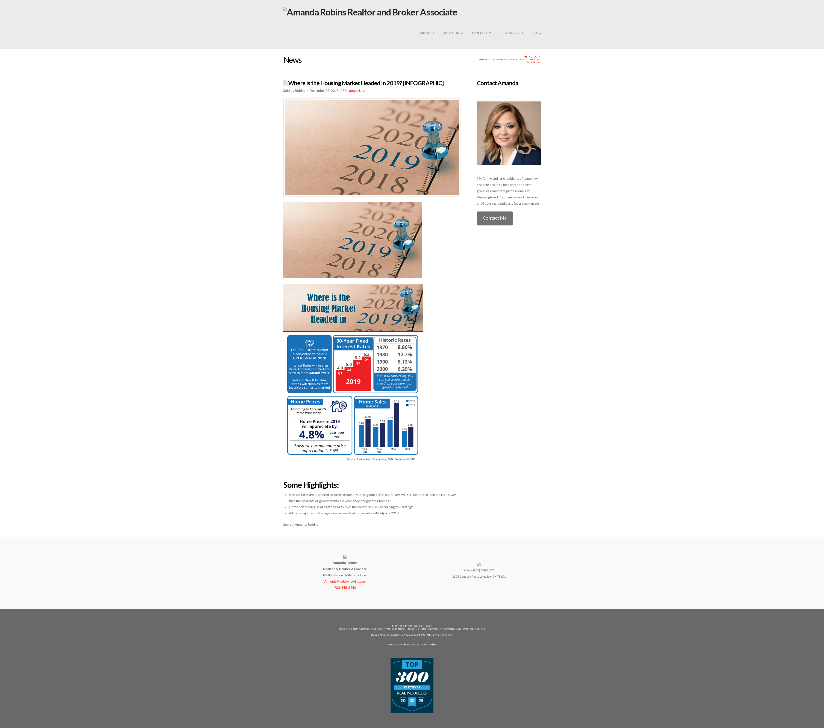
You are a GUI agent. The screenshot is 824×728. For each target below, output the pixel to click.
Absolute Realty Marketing (420, 644)
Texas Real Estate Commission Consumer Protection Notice (372, 629)
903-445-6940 (345, 587)
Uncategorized (354, 90)
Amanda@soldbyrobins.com (345, 581)
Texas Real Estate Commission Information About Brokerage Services (446, 629)
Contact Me (495, 218)
